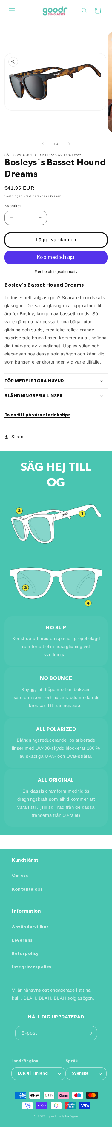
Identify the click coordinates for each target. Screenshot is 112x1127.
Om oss (20, 876)
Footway (73, 155)
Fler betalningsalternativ (56, 272)
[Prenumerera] (90, 1033)
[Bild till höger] (69, 143)
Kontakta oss (27, 889)
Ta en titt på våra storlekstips (37, 414)
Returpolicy (25, 954)
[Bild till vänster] (43, 143)
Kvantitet (12, 206)
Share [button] (17, 436)
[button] (12, 10)
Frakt (28, 196)
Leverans (22, 940)
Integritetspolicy (31, 967)
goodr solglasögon (63, 1116)
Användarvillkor (30, 927)
